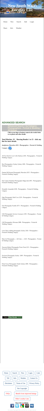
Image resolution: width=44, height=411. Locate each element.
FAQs (8, 393)
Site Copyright (22, 388)
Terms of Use (20, 383)
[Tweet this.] (17, 405)
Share (5, 28)
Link (38, 373)
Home (5, 22)
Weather (18, 28)
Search (19, 22)
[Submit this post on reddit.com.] (27, 405)
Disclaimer (8, 383)
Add (25, 22)
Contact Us (33, 378)
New (11, 22)
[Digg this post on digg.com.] (31, 405)
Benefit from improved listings (26, 393)
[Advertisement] (22, 52)
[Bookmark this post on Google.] (22, 405)
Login (32, 22)
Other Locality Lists (22, 399)
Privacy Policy (34, 383)
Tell (8, 378)
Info (11, 28)
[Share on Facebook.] (12, 405)
